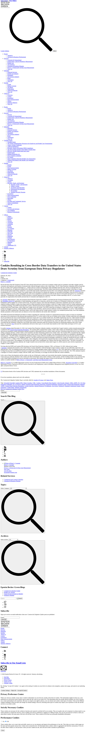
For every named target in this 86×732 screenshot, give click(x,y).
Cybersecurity (10, 280)
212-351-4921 (8, 471)
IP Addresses (48, 386)
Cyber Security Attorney (63, 383)
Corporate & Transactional (14, 60)
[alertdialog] (43, 712)
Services (6, 58)
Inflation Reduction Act (13, 154)
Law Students (11, 210)
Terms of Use (7, 681)
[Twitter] (5, 260)
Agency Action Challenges (14, 145)
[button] (5, 602)
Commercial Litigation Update (9, 272)
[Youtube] (5, 253)
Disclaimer (7, 678)
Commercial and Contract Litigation (13, 479)
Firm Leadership (11, 196)
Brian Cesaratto (28, 383)
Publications (10, 89)
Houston (9, 227)
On (3, 721)
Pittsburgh (10, 236)
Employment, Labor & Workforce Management (20, 61)
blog (13, 324)
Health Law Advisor (9, 592)
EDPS (75, 383)
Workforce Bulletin (9, 595)
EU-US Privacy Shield (19, 384)
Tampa (9, 243)
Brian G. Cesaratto (6, 281)
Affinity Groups (15, 186)
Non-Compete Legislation (14, 155)
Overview (10, 95)
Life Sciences (11, 64)
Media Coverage (11, 86)
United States (10, 387)
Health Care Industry (12, 73)
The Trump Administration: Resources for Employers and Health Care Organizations (29, 143)
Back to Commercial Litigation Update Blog (12, 389)
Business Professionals (13, 212)
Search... (3, 400)
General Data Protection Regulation (19, 329)
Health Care (10, 63)
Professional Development (18, 189)
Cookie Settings (5, 51)
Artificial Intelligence (13, 146)
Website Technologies (20, 387)
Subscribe (6, 261)
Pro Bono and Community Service (16, 201)
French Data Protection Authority (76, 384)
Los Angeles (10, 228)
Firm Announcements (13, 99)
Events (9, 84)
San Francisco (11, 239)
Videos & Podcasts (12, 90)
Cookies (38, 383)
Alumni (6, 247)
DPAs (71, 383)
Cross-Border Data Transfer (48, 383)
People (6, 54)
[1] (57, 349)
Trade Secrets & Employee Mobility (13, 594)
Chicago (9, 221)
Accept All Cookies (22, 690)
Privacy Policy (8, 680)
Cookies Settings (5, 690)
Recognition (14, 190)
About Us (6, 93)
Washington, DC (11, 245)
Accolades (10, 180)
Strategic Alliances (12, 102)
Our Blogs (10, 87)
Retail (8, 78)
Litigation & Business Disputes (15, 66)
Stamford (9, 242)
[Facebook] (5, 255)
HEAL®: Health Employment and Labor (18, 151)
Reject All (13, 690)
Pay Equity (10, 157)
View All (9, 69)
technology (3, 387)
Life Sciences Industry (13, 76)
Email (2, 390)
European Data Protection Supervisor (35, 384)
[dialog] (43, 688)
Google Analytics (29, 386)
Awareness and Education (18, 187)
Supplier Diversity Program (18, 192)
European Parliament (51, 384)
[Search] (31, 51)
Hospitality (10, 75)
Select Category (5, 488)
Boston (9, 219)
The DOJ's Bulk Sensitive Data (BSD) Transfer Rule (21, 149)
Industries (6, 70)
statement (4, 348)
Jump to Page (4, 0)
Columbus (10, 224)
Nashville (9, 231)
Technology (10, 80)
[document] (43, 712)
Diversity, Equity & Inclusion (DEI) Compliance (20, 148)
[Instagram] (5, 258)
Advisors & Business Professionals (16, 57)
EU (79, 383)
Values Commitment (12, 203)
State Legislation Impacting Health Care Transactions (21, 158)
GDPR (2, 386)
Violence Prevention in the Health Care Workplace (20, 160)
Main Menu (12, 0)
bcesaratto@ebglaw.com (10, 472)
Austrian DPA (19, 383)
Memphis (9, 230)
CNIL (34, 383)
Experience (10, 98)
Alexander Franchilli (71, 362)
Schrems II (77, 290)
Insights (6, 83)
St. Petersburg (11, 240)
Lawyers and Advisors (13, 209)
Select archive (4, 539)
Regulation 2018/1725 (8, 301)
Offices (9, 101)
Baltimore (10, 218)
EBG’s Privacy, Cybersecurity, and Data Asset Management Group (34, 360)
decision (5, 299)
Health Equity (11, 152)
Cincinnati (10, 222)
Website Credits (8, 683)
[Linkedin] (5, 251)
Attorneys (10, 55)
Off (8, 721)
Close (2, 730)
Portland (9, 237)
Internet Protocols (39, 386)
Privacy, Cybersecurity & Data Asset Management (20, 67)
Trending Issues (8, 140)
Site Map (6, 677)
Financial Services (12, 72)
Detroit (9, 225)
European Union (62, 384)
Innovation (10, 198)
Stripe (82, 386)
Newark (9, 234)
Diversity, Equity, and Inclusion (15, 183)
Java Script (55, 386)
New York (10, 233)
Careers (9, 96)
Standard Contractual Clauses (72, 386)
